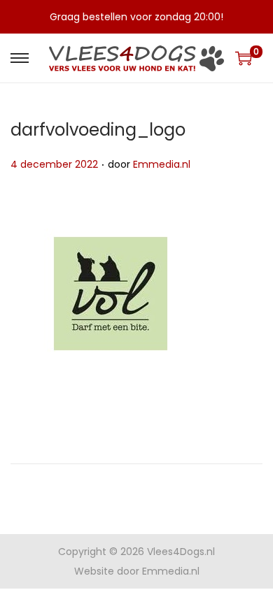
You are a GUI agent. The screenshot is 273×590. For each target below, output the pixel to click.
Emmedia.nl (161, 164)
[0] (243, 58)
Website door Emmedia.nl (137, 571)
